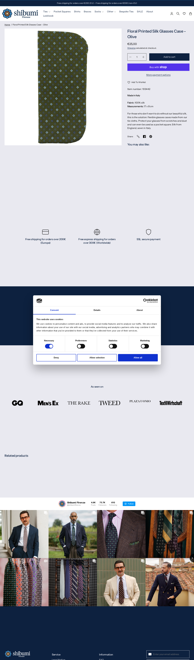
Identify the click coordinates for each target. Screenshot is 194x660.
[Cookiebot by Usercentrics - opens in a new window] (145, 301)
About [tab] (139, 310)
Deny (56, 357)
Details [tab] (97, 310)
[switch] (81, 346)
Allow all (138, 357)
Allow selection (97, 357)
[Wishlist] (184, 13)
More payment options (158, 74)
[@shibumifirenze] (62, 504)
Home (7, 24)
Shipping (131, 48)
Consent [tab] (54, 310)
